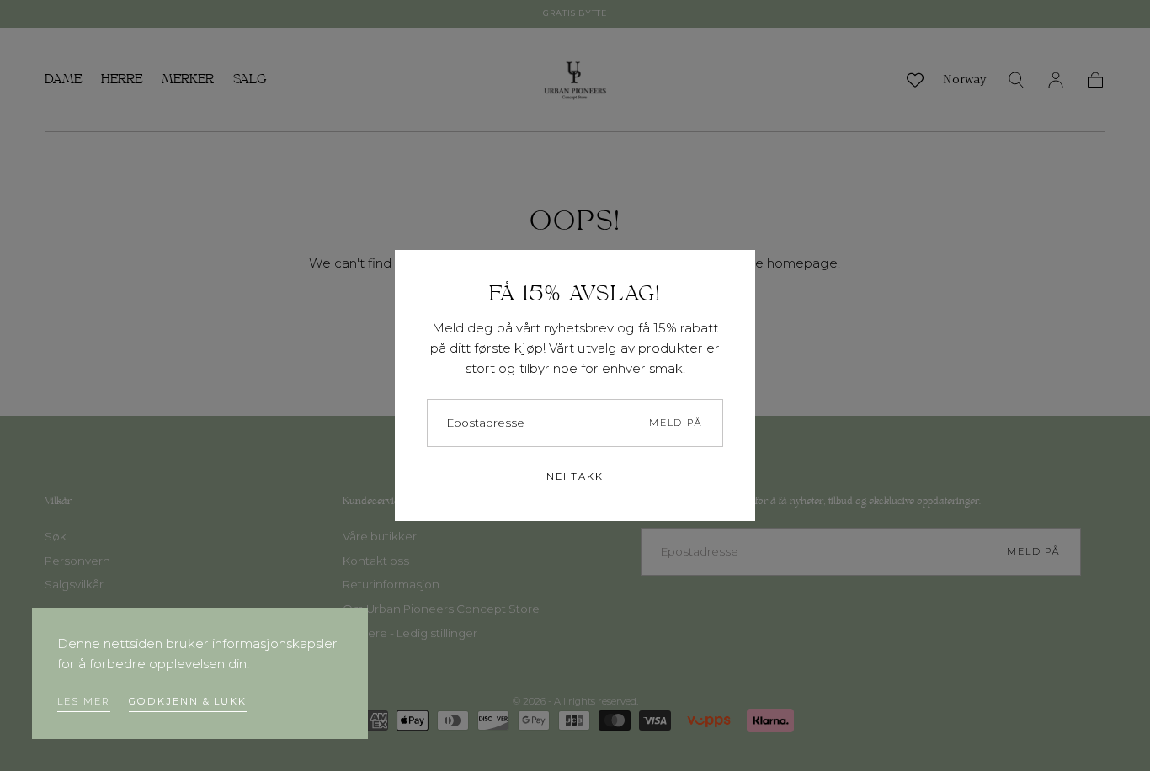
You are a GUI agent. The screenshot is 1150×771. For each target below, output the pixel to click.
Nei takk (575, 476)
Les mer (83, 701)
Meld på (676, 422)
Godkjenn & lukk (188, 701)
